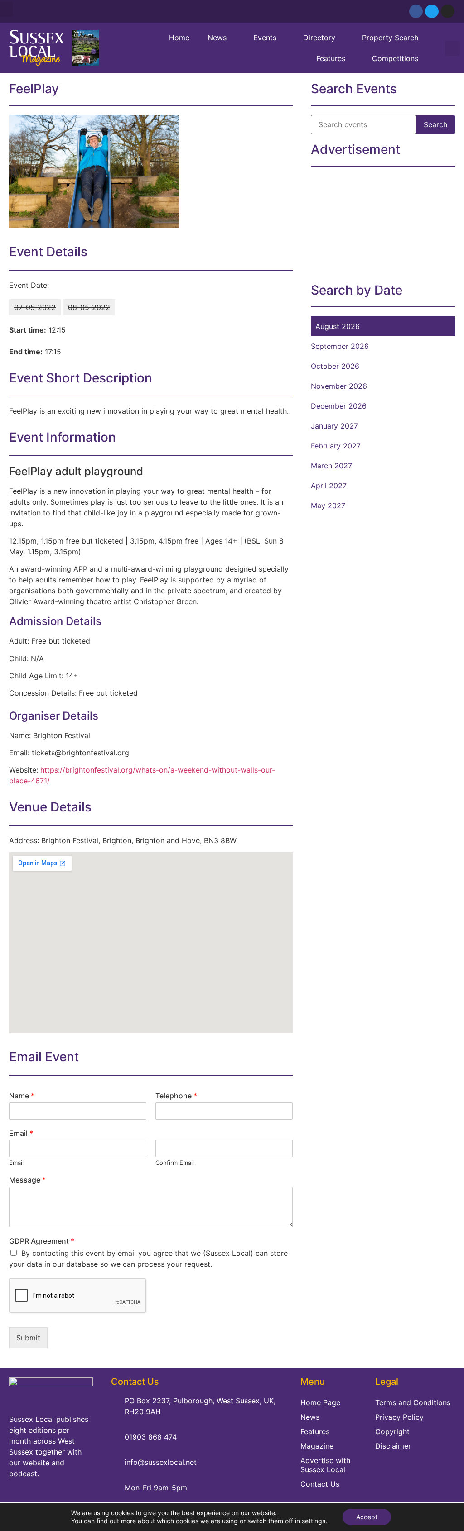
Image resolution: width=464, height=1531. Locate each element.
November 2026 (339, 386)
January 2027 (334, 425)
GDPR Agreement (41, 1240)
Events (264, 37)
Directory (319, 37)
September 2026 (340, 346)
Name (21, 1095)
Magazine (317, 1445)
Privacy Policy (399, 1416)
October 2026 (335, 366)
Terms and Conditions (412, 1402)
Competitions (395, 58)
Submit (28, 1337)
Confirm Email (174, 1162)
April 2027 (329, 485)
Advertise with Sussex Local (325, 1465)
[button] (6, 9)
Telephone (176, 1095)
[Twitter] (432, 11)
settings (313, 1521)
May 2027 (328, 505)
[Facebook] (416, 11)
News (217, 37)
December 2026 (339, 405)
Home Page (320, 1402)
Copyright (392, 1431)
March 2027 (331, 465)
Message (27, 1179)
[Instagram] (447, 11)
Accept (366, 1517)
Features (330, 58)
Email (21, 1133)
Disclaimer (393, 1445)
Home (179, 37)
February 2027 (336, 445)
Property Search (390, 37)
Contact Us (319, 1483)
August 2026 (337, 326)
